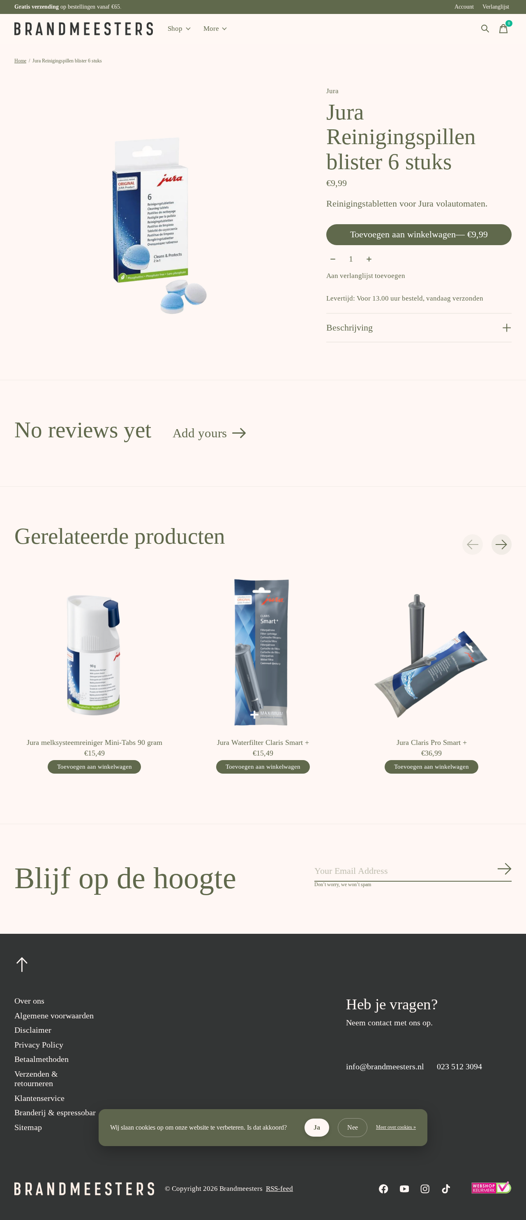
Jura (332, 91)
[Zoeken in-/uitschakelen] (485, 29)
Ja (317, 1127)
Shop (175, 28)
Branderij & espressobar (55, 1112)
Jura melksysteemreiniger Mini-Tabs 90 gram (94, 743)
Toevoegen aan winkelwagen (419, 234)
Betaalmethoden (41, 1059)
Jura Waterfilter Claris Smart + (263, 743)
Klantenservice (39, 1098)
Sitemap (28, 1127)
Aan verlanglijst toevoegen (365, 276)
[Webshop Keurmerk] (491, 1191)
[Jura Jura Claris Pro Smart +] (432, 651)
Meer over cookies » (396, 1127)
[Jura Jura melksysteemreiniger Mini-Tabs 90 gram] (94, 651)
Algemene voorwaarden (54, 1015)
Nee (352, 1127)
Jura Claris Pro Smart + (432, 743)
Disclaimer (32, 1029)
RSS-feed (279, 1188)
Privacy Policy (38, 1044)
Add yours (200, 433)
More (211, 28)
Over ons (29, 1000)
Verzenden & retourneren (36, 1078)
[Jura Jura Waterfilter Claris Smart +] (263, 651)
